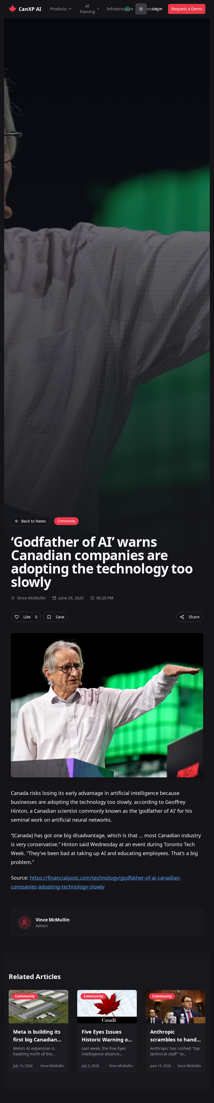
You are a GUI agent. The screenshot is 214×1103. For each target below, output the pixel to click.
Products (58, 8)
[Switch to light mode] (141, 8)
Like (30, 616)
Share (194, 616)
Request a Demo (186, 8)
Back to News (33, 521)
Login (157, 8)
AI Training (87, 8)
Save (60, 616)
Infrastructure (120, 8)
